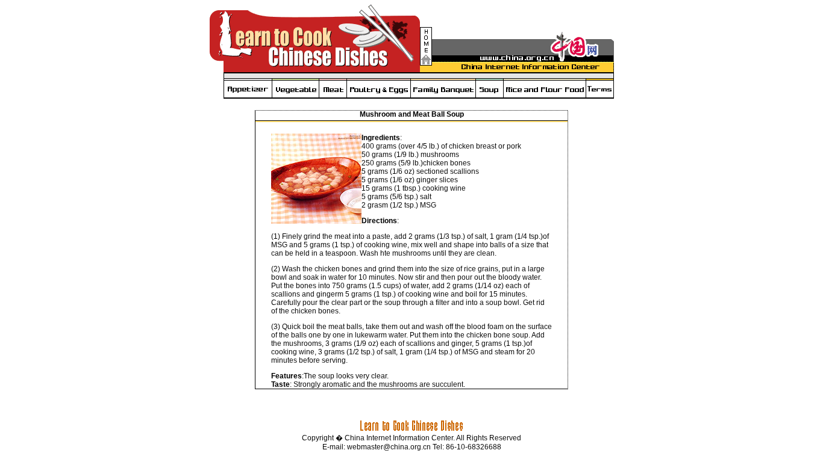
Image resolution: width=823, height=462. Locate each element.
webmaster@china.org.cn (389, 447)
